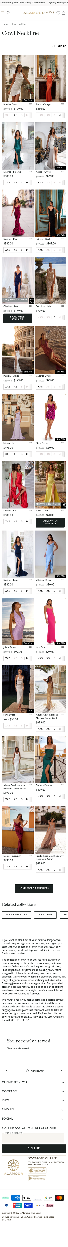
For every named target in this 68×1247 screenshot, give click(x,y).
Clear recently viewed (18, 1049)
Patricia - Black (43, 239)
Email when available (17, 318)
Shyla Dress (9, 715)
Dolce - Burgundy (12, 856)
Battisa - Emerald (44, 785)
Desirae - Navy (10, 580)
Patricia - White (11, 376)
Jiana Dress (41, 647)
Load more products (34, 888)
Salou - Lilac (9, 443)
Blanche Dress (10, 105)
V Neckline (45, 915)
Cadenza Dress (43, 376)
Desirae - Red (10, 511)
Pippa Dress (42, 443)
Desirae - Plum (10, 239)
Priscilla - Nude (43, 306)
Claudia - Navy (10, 306)
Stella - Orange (43, 105)
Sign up (34, 1148)
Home (5, 24)
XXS (7, 115)
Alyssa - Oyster (43, 172)
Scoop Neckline (16, 915)
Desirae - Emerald (12, 172)
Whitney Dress (43, 580)
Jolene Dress (9, 647)
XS (48, 115)
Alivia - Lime (42, 511)
